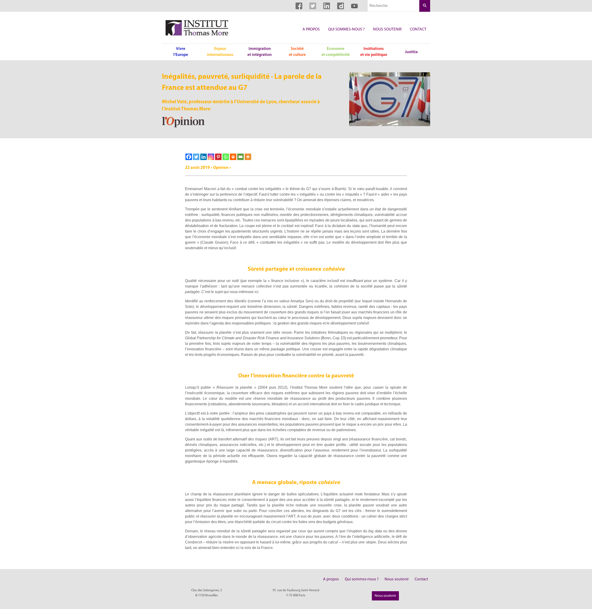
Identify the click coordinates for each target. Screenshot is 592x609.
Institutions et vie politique (373, 52)
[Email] (240, 157)
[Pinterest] (218, 157)
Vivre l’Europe (180, 52)
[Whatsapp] (225, 157)
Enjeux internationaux (220, 52)
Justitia (411, 52)
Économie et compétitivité (335, 52)
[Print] (233, 157)
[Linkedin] (203, 157)
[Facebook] (188, 157)
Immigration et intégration (259, 52)
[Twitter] (196, 157)
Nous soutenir (387, 29)
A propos (311, 29)
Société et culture (297, 52)
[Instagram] (211, 157)
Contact (418, 29)
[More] (248, 157)
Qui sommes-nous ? (346, 29)
